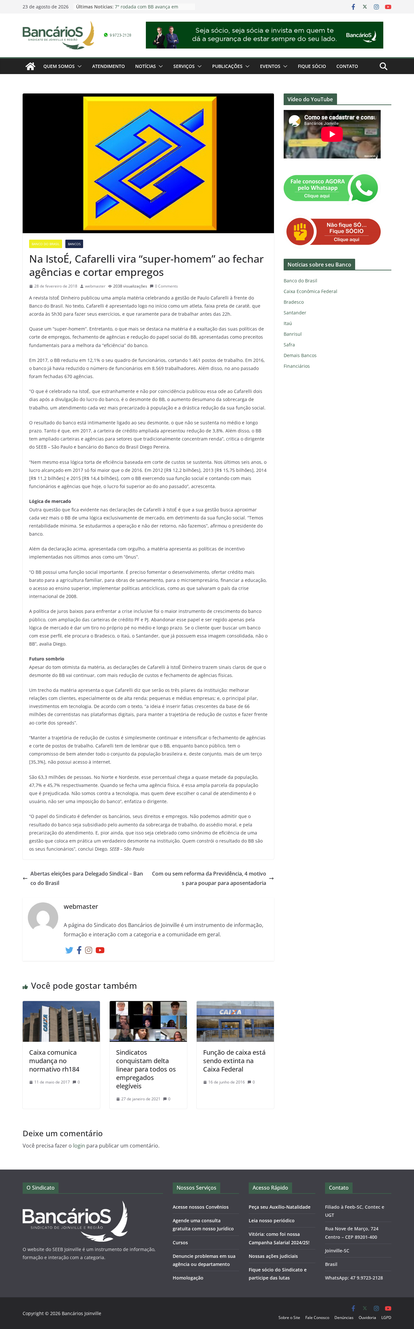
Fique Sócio (312, 66)
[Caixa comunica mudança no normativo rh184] (61, 1005)
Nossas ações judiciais (273, 1256)
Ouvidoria (367, 1317)
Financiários (297, 366)
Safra (289, 345)
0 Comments (166, 286)
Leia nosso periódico (272, 1220)
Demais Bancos (300, 355)
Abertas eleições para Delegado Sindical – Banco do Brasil (86, 878)
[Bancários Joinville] (30, 66)
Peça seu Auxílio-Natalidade (279, 1207)
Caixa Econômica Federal (310, 291)
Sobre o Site (289, 1317)
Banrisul (293, 334)
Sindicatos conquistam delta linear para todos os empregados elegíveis (146, 1069)
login (79, 1145)
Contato (347, 66)
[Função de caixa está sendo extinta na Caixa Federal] (235, 1005)
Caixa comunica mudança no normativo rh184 (54, 1060)
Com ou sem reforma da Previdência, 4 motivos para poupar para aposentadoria (209, 878)
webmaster (95, 286)
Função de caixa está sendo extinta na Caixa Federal (234, 1060)
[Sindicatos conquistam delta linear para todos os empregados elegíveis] (148, 1005)
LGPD (386, 1317)
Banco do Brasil (46, 244)
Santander (295, 313)
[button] (78, 66)
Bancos (74, 244)
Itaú (288, 323)
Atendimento (108, 66)
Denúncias (344, 1317)
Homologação (188, 1278)
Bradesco (294, 302)
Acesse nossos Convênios (201, 1207)
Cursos (180, 1242)
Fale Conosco (317, 1317)
